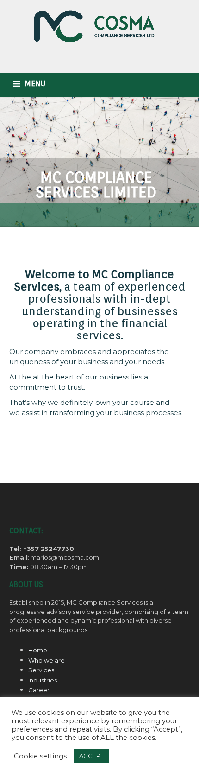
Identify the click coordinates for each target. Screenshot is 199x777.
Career (39, 690)
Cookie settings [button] (40, 756)
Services (41, 670)
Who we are (46, 660)
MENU (35, 83)
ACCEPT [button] (91, 755)
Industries (42, 680)
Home (37, 650)
